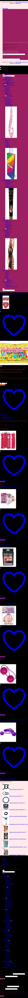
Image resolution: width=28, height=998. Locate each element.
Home (1, 294)
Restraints (7, 93)
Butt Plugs (7, 81)
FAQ (4, 861)
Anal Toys (5, 74)
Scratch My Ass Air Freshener (6, 661)
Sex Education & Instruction (11, 286)
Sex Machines (8, 94)
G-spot (6, 275)
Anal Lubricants (8, 78)
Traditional (7, 279)
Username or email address (6, 973)
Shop (4, 865)
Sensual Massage (9, 186)
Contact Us (5, 860)
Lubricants (7, 183)
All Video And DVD (9, 282)
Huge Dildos (8, 103)
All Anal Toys (8, 76)
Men (6, 237)
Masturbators (8, 224)
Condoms (7, 142)
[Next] (1, 366)
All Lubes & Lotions (9, 181)
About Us (5, 859)
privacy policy (21, 993)
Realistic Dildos (8, 105)
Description (5, 416)
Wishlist (4, 866)
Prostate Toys (8, 226)
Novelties (7, 144)
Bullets (6, 273)
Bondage (5, 86)
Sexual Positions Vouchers (6, 544)
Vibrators (5, 270)
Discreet (7, 274)
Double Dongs (8, 101)
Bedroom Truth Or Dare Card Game (8, 603)
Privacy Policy (6, 864)
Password (2, 976)
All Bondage (8, 87)
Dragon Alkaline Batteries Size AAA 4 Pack (9, 486)
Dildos (4, 97)
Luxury (6, 276)
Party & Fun (7, 146)
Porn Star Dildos (9, 104)
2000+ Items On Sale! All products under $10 (19, 3)
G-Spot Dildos (8, 102)
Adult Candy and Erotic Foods (19, 294)
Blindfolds (7, 89)
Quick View (2, 481)
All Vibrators (8, 271)
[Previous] (0, 366)
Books (6, 141)
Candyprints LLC (11, 425)
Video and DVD (6, 281)
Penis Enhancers (8, 225)
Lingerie (7, 236)
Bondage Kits (8, 91)
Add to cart (3, 384)
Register (2, 996)
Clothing (7, 234)
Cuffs (6, 92)
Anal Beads (7, 77)
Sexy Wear (5, 230)
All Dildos (7, 98)
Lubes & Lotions (6, 180)
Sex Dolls (7, 227)
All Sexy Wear (8, 231)
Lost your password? (4, 981)
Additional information (8, 418)
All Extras (7, 139)
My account (5, 863)
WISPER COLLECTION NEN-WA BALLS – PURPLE (11, 719)
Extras (4, 138)
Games (6, 143)
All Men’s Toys (8, 221)
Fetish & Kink (8, 285)
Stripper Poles (8, 147)
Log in (2, 978)
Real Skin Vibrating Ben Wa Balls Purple (9, 778)
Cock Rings (7, 222)
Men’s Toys (5, 220)
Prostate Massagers (9, 83)
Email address (3, 986)
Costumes (7, 235)
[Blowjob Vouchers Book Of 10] (6, 301)
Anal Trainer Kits (9, 79)
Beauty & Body (8, 182)
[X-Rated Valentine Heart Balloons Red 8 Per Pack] (6, 308)
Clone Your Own (8, 99)
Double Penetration (9, 82)
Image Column (8, 885)
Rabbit (6, 278)
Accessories (8, 232)
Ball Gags (7, 88)
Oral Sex (7, 185)
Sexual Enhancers (9, 187)
